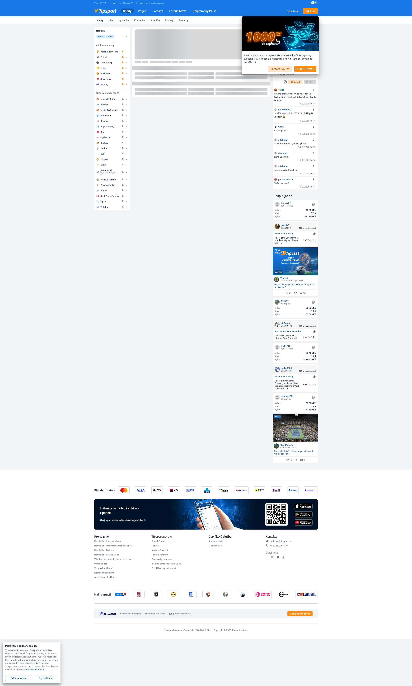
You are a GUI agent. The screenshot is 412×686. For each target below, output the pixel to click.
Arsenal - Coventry (284, 233)
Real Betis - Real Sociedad (288, 331)
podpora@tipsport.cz (280, 541)
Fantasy (158, 11)
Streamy (183, 20)
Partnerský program (161, 559)
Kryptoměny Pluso (204, 11)
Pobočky (140, 3)
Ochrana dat (100, 563)
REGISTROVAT (305, 69)
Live (111, 20)
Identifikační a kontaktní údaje (166, 563)
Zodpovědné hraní (103, 568)
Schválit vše (46, 678)
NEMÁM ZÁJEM (280, 69)
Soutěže (155, 20)
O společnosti (158, 541)
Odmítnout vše (18, 678)
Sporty (127, 11)
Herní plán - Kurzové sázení (107, 541)
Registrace (293, 11)
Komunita (139, 20)
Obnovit (295, 82)
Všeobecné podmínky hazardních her (112, 559)
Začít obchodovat (300, 613)
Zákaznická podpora (155, 3)
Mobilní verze (215, 545)
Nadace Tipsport (159, 550)
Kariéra (155, 545)
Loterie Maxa (177, 11)
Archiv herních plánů (104, 577)
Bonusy (169, 20)
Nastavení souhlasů (34, 669)
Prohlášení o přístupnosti (163, 568)
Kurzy (100, 20)
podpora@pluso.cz (182, 613)
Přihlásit (310, 11)
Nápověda (116, 3)
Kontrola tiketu (216, 541)
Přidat (309, 82)
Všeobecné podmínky (130, 613)
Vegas (142, 11)
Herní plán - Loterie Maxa (106, 554)
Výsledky (124, 20)
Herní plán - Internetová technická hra (113, 545)
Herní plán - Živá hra (104, 550)
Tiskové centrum (159, 554)
